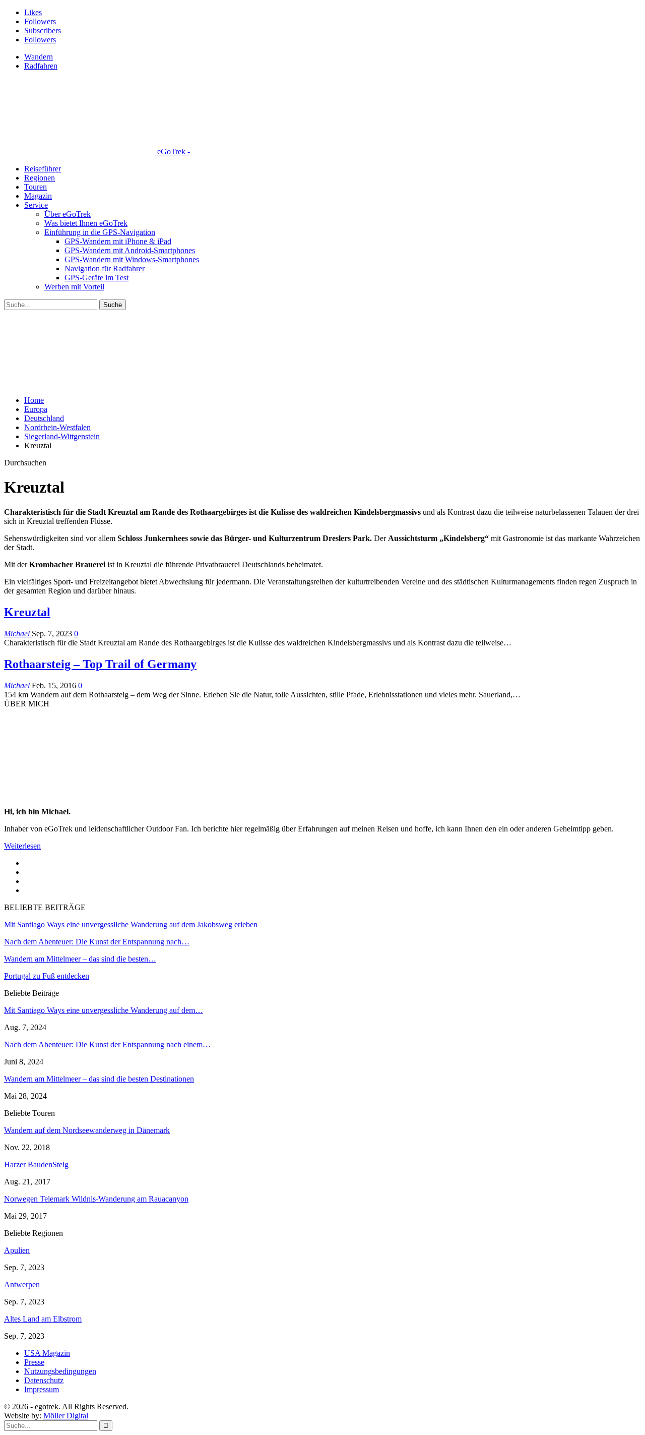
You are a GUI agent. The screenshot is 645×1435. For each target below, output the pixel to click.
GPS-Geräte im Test (96, 277)
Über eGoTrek (67, 214)
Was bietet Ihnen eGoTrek (85, 223)
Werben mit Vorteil (74, 286)
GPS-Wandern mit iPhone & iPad (117, 241)
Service (36, 205)
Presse (34, 1362)
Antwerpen (22, 1284)
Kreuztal (27, 612)
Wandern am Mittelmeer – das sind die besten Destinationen (99, 1078)
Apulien (17, 1250)
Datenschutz (43, 1380)
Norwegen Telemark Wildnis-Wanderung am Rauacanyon (96, 1198)
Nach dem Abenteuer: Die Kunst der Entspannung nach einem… (107, 1044)
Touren (35, 187)
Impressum (41, 1389)
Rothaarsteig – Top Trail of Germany (100, 664)
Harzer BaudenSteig (36, 1164)
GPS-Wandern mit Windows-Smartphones (131, 259)
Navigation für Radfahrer (104, 268)
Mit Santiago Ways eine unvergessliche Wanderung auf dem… (103, 1010)
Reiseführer (42, 168)
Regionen (39, 177)
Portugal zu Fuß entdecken (46, 976)
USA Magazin (47, 1353)
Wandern (38, 56)
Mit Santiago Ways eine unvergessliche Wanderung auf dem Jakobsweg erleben (130, 924)
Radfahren (40, 66)
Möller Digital (65, 1415)
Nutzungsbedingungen (60, 1371)
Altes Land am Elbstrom (43, 1318)
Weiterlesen (22, 846)
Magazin (38, 196)
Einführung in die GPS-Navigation (99, 232)
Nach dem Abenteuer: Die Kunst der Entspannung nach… (96, 941)
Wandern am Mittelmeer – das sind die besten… (80, 958)
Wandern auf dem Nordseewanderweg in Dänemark (87, 1130)
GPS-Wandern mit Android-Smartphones (129, 250)
